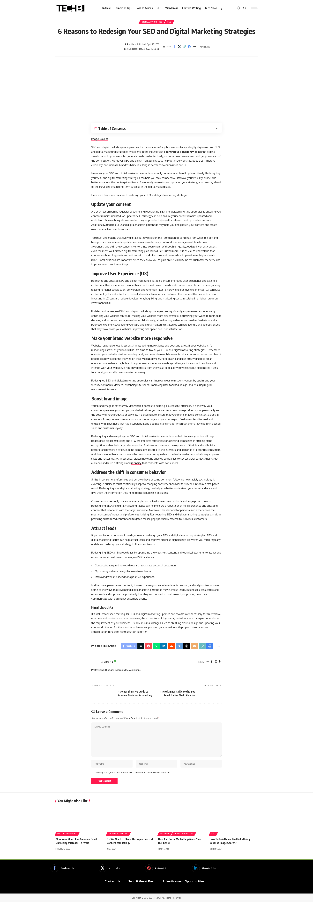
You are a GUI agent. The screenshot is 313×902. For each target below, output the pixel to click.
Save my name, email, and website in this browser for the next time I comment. (133, 772)
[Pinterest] (156, 868)
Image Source (99, 139)
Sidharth (129, 44)
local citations (153, 255)
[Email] (194, 646)
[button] (221, 8)
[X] (109, 868)
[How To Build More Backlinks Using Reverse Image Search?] (233, 820)
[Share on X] (179, 46)
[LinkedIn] (220, 661)
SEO (169, 22)
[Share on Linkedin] (163, 646)
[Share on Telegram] (179, 646)
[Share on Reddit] (171, 646)
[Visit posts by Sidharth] (113, 47)
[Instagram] (215, 661)
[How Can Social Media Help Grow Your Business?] (182, 820)
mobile (146, 358)
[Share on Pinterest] (148, 646)
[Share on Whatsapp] (156, 646)
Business (165, 834)
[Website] (207, 661)
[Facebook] (212, 661)
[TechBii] (70, 8)
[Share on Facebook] (174, 46)
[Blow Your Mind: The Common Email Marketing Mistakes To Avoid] (79, 820)
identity (136, 463)
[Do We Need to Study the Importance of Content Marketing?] (131, 820)
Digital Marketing (152, 22)
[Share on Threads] (186, 646)
